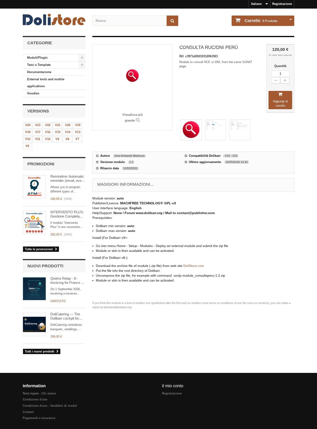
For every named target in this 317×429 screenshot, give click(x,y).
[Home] (54, 19)
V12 (27, 139)
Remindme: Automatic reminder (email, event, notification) (67, 178)
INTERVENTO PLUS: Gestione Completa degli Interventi (67, 214)
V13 (77, 132)
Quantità (280, 66)
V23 (37, 125)
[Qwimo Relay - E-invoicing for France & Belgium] (34, 288)
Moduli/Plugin (37, 57)
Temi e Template (39, 65)
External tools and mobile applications (45, 82)
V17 (37, 132)
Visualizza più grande (132, 117)
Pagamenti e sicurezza (39, 418)
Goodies (33, 93)
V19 (77, 125)
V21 (57, 125)
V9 (57, 139)
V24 (27, 125)
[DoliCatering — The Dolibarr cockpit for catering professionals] (34, 324)
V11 (37, 139)
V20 (67, 125)
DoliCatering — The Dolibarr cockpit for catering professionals (67, 316)
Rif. (182, 56)
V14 (67, 132)
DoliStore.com (193, 266)
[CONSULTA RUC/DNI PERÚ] (191, 130)
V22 (47, 125)
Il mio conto (172, 386)
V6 (27, 146)
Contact (28, 412)
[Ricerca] (172, 21)
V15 (57, 132)
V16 (47, 132)
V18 (27, 132)
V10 (47, 139)
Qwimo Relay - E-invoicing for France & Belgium (66, 280)
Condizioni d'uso (35, 399)
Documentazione (39, 72)
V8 (67, 139)
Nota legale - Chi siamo (39, 393)
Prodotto (261, 20)
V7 (77, 139)
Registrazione (282, 4)
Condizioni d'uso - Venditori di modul (50, 405)
